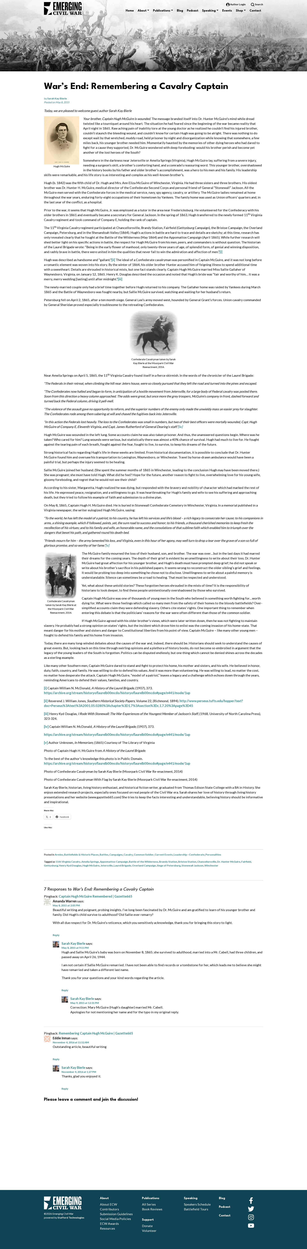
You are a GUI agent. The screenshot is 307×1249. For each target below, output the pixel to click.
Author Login (238, 4)
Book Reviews (152, 1209)
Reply (56, 935)
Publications (161, 10)
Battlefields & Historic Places (81, 854)
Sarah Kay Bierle (57, 98)
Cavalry (128, 854)
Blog (180, 10)
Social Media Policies (115, 1219)
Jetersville (106, 865)
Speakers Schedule (197, 1204)
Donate (147, 1226)
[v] (46, 742)
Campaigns (116, 854)
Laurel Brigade (122, 865)
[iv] (46, 726)
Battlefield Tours (196, 1209)
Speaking (209, 10)
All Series (149, 1204)
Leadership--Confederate (189, 854)
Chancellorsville (206, 861)
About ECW (108, 1204)
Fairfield (246, 861)
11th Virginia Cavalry (68, 861)
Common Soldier (144, 854)
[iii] (120, 279)
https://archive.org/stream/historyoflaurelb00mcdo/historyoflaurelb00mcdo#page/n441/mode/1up (117, 693)
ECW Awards (109, 1223)
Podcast (192, 10)
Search (258, 4)
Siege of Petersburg (169, 865)
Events (227, 10)
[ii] (113, 260)
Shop (239, 10)
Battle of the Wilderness (143, 861)
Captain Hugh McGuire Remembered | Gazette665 (95, 896)
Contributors (109, 1209)
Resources (107, 1228)
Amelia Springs (90, 861)
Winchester (211, 865)
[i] (221, 252)
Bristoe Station (187, 861)
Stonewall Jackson (192, 865)
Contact (255, 10)
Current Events (164, 854)
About (142, 10)
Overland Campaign (144, 865)
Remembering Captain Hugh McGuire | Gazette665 (96, 1033)
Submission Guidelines (116, 1214)
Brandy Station (168, 861)
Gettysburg (51, 865)
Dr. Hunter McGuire (228, 861)
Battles (104, 854)
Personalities (213, 854)
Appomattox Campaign (114, 861)
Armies (59, 854)
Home (130, 10)
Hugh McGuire (91, 865)
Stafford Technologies (71, 1217)
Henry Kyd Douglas (70, 865)
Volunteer (149, 1230)
